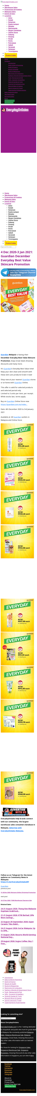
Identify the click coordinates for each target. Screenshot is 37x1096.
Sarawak (11, 47)
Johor (10, 18)
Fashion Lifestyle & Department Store (19, 76)
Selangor (11, 49)
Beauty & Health (13, 69)
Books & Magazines (14, 71)
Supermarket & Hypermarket (17, 90)
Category (7, 61)
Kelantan (11, 22)
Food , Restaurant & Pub (15, 78)
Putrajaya (12, 43)
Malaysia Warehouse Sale (14, 1035)
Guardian (4, 355)
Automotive (11, 63)
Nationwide (12, 28)
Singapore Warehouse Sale (10, 1050)
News (6, 98)
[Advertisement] (18, 133)
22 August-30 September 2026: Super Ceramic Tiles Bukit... (17, 923)
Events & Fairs (10, 14)
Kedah (10, 20)
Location (8, 16)
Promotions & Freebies (13, 10)
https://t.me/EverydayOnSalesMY (15, 882)
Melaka (11, 26)
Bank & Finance (13, 67)
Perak (10, 39)
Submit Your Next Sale (12, 1084)
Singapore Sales (24, 1047)
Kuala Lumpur (13, 24)
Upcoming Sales (9, 96)
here (32, 1056)
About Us (8, 1078)
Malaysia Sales (10, 12)
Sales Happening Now (11, 92)
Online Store (13, 32)
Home (7, 5)
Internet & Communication (16, 84)
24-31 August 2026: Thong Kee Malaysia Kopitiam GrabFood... (18, 909)
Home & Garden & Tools (15, 82)
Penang (11, 37)
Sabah (10, 45)
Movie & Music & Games (15, 86)
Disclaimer (8, 1080)
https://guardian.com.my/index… (14, 404)
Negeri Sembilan (14, 30)
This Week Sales (9, 94)
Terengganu (13, 51)
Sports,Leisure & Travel (15, 88)
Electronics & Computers (15, 73)
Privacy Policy (9, 1082)
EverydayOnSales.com (8, 1027)
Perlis (10, 41)
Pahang (11, 35)
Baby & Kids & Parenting (15, 65)
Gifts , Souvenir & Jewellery (16, 80)
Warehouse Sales (11, 7)
